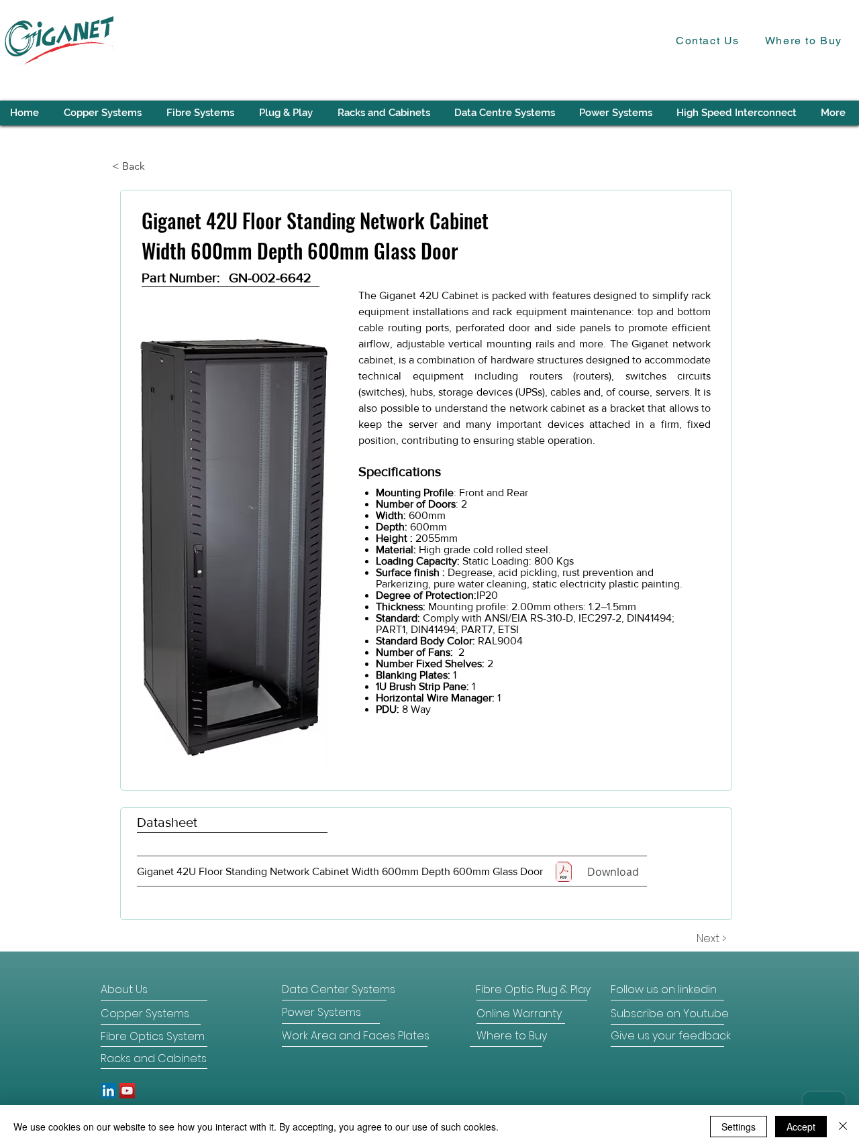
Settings (738, 1126)
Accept (801, 1126)
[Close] (843, 1126)
